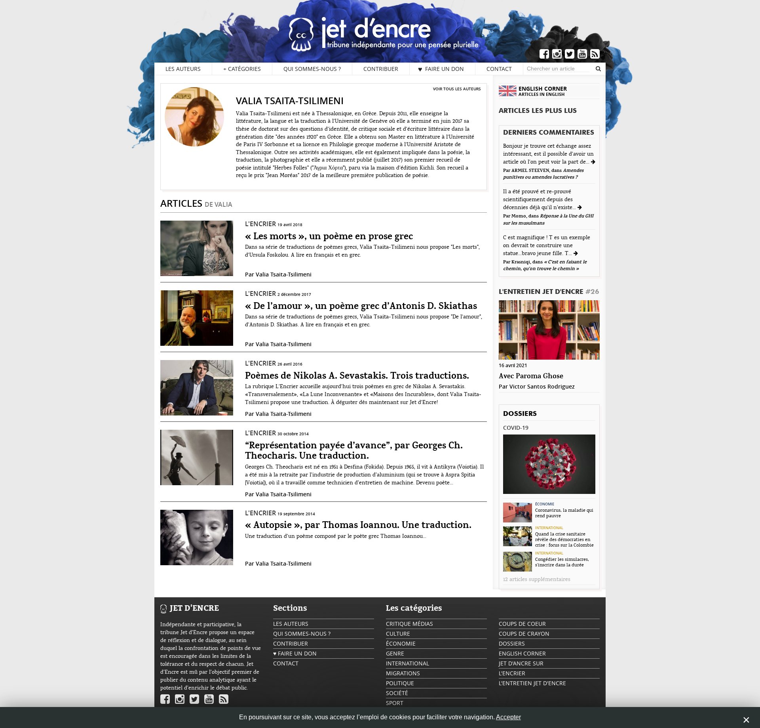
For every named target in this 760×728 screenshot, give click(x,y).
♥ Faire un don (441, 69)
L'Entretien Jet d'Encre (549, 292)
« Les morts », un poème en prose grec (329, 237)
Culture (398, 633)
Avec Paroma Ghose (531, 376)
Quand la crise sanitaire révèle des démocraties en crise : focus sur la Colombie (564, 539)
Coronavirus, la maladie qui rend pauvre (564, 513)
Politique (400, 683)
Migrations (403, 673)
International (549, 528)
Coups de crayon (524, 633)
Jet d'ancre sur (521, 663)
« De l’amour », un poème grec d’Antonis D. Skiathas (361, 306)
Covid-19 (515, 427)
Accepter (508, 717)
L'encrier (260, 223)
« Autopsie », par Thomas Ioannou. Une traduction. (358, 525)
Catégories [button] (242, 68)
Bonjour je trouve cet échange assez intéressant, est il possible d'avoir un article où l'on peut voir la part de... (548, 154)
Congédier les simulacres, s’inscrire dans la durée (562, 562)
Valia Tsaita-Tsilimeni (284, 274)
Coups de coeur (522, 623)
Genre (395, 653)
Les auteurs (183, 68)
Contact (499, 68)
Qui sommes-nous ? (312, 68)
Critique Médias (409, 623)
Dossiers (520, 414)
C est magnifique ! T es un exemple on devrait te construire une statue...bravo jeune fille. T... (546, 245)
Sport (394, 703)
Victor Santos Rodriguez (542, 386)
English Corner (522, 653)
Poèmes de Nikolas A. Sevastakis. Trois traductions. (357, 376)
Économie (544, 504)
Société (397, 693)
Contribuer (380, 68)
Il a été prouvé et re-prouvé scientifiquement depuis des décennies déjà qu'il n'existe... (540, 199)
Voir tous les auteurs (457, 88)
